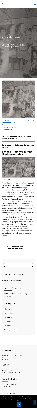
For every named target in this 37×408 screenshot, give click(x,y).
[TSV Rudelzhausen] (5, 3)
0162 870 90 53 (9, 370)
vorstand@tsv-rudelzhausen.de (14, 372)
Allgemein (8, 309)
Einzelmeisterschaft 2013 (16, 249)
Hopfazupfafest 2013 (15, 246)
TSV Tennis (8, 321)
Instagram (7, 387)
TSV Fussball (8, 313)
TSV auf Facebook (10, 385)
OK (19, 404)
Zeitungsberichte (10, 330)
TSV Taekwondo (10, 317)
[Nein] (34, 402)
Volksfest (7, 326)
